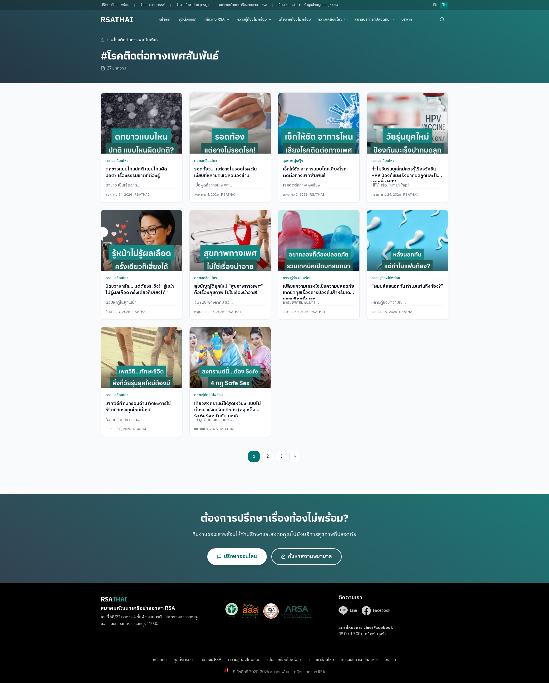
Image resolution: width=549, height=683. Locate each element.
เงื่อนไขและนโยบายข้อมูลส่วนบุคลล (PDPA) (308, 5)
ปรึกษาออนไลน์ (240, 556)
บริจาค (406, 19)
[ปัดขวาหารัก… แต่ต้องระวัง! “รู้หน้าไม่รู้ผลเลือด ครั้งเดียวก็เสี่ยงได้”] (141, 240)
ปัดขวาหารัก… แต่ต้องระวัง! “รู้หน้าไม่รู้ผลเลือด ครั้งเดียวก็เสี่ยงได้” (140, 290)
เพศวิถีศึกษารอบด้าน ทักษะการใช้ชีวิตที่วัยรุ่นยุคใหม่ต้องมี (138, 407)
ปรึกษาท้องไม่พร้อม (115, 5)
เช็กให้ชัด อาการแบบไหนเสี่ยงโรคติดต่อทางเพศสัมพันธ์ (315, 172)
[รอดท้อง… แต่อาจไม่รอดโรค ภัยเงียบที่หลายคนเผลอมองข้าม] (230, 123)
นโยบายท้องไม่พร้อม (295, 19)
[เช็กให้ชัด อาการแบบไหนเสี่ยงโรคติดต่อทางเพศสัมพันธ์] (318, 123)
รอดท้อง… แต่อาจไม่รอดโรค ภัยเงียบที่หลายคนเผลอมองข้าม (225, 172)
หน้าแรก (165, 19)
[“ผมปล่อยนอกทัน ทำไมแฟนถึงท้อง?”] (407, 240)
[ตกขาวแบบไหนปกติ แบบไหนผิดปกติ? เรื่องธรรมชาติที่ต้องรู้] (141, 123)
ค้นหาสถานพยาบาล (310, 556)
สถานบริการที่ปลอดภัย (371, 19)
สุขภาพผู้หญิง (293, 161)
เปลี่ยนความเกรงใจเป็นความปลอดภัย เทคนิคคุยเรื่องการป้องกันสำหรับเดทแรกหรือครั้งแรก (318, 293)
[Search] (442, 19)
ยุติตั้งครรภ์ (187, 19)
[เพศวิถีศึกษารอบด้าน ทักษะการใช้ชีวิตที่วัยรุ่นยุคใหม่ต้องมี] (141, 357)
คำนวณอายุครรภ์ (152, 5)
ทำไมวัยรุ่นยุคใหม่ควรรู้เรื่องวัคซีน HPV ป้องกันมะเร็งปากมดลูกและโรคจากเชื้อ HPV (406, 175)
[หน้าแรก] (103, 40)
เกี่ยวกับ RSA (214, 19)
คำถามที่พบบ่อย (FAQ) (192, 5)
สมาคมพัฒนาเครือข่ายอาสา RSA (243, 5)
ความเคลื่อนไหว (330, 19)
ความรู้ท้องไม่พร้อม (252, 19)
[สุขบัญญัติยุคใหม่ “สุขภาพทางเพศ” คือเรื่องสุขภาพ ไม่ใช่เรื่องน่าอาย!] (230, 240)
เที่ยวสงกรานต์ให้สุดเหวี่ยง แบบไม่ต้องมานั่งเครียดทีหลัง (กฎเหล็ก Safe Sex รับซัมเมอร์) (227, 410)
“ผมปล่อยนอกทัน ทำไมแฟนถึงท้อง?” (407, 286)
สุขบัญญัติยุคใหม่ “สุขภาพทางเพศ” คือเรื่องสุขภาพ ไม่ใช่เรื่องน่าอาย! (228, 290)
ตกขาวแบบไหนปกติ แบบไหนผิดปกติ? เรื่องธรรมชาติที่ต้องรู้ (136, 172)
